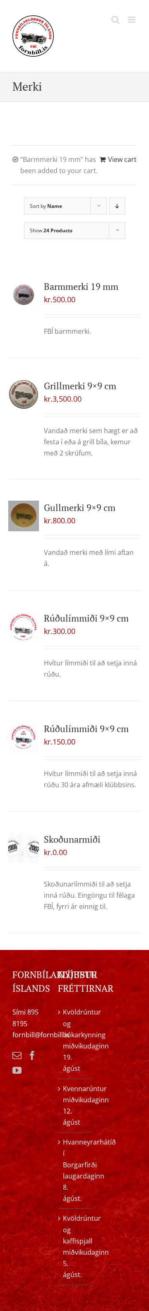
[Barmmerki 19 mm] (23, 295)
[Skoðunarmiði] (23, 847)
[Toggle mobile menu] (132, 19)
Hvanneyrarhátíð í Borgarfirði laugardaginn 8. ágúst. (75, 1170)
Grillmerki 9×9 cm (80, 386)
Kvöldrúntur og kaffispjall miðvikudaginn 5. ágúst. (75, 1246)
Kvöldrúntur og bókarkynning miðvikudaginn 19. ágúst (75, 1040)
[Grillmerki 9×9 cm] (23, 394)
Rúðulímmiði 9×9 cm (86, 618)
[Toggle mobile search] (115, 19)
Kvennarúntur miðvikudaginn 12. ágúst (75, 1105)
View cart (122, 159)
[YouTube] (17, 1070)
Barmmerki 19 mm (81, 286)
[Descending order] (117, 206)
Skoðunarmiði (72, 839)
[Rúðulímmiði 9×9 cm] (23, 626)
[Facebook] (32, 1055)
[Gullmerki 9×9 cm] (23, 516)
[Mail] (17, 1055)
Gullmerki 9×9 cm (79, 507)
